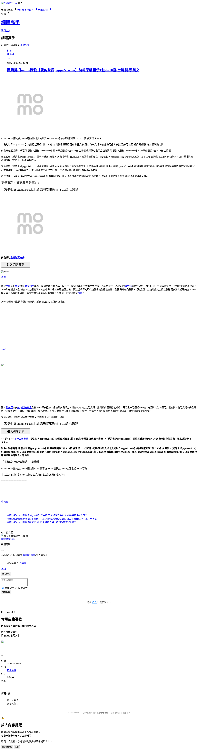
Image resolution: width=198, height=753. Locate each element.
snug (3, 349)
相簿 (9, 51)
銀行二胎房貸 (21, 439)
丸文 (17, 286)
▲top (3, 568)
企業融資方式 (17, 257)
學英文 (4, 501)
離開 (17, 747)
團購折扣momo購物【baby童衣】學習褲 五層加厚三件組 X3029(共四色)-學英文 (47, 515)
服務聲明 (126, 713)
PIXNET (77, 713)
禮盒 (80, 293)
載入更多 (6, 574)
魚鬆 (3, 277)
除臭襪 (9, 407)
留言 (33, 555)
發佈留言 (6, 592)
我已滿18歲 (7, 747)
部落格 (10, 54)
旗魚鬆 (128, 286)
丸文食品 (29, 286)
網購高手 (10, 22)
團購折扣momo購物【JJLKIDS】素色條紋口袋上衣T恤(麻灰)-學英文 (41, 522)
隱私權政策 (115, 713)
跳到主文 (5, 30)
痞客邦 (26, 555)
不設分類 (25, 45)
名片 (9, 58)
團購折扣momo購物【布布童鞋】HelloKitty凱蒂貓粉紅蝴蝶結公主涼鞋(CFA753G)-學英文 (52, 519)
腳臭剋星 (27, 407)
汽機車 (22, 563)
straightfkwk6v (8, 539)
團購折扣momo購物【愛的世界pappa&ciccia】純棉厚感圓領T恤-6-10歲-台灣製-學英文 (73, 70)
